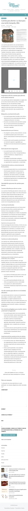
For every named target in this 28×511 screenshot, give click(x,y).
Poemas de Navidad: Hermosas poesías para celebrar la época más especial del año (17, 484)
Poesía (2, 462)
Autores (3, 447)
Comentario (4, 389)
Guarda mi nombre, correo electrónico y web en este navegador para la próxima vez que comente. (13, 430)
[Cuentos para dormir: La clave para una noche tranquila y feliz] (4, 470)
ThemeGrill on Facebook (9, 508)
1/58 (6, 91)
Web (2, 420)
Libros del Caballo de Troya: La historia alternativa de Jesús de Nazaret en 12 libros (17, 476)
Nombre (3, 409)
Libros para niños (4, 459)
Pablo (4, 25)
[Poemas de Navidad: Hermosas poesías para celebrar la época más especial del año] (4, 483)
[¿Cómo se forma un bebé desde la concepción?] (4, 496)
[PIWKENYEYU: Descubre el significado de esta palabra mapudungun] (4, 490)
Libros (2, 456)
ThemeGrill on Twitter (19, 508)
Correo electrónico (7, 414)
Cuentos (4, 18)
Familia (2, 453)
